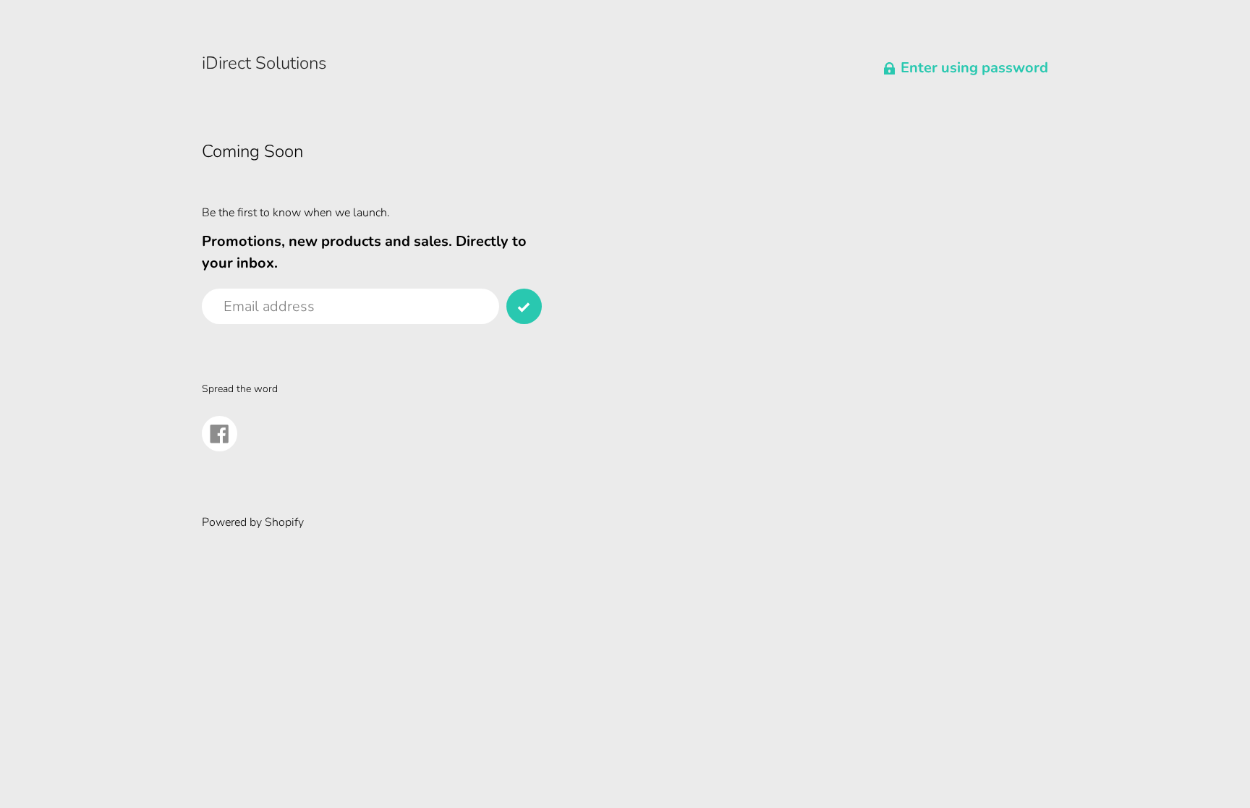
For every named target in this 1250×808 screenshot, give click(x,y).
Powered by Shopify (253, 522)
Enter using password (974, 67)
